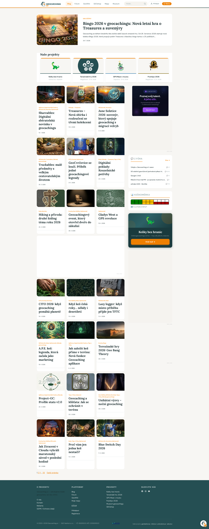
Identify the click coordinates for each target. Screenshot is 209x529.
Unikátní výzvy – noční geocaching (110, 402)
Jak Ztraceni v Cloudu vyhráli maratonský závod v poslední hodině (50, 454)
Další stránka (52, 472)
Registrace (76, 513)
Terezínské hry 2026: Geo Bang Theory (109, 350)
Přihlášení (75, 510)
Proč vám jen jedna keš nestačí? (77, 448)
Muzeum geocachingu (114, 504)
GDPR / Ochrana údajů (45, 509)
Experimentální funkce (51, 107)
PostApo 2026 (112, 501)
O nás (39, 500)
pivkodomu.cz (161, 524)
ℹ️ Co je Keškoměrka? (139, 207)
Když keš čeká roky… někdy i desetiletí (78, 307)
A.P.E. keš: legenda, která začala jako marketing (48, 354)
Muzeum (116, 4)
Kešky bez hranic (113, 492)
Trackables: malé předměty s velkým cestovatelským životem (50, 172)
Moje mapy (76, 501)
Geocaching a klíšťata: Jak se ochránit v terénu (79, 404)
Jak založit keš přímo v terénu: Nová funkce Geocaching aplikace (79, 356)
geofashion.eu (146, 524)
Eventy (74, 159)
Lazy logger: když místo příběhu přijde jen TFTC (110, 307)
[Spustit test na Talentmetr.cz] (150, 115)
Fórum (77, 4)
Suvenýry (108, 107)
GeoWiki (86, 4)
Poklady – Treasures (74, 107)
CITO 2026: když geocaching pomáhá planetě (50, 307)
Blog (69, 4)
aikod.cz (169, 524)
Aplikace (41, 107)
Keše (99, 159)
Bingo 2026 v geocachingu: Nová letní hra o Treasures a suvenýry (122, 26)
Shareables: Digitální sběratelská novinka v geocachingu (47, 120)
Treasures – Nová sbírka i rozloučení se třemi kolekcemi (80, 116)
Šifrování (53, 441)
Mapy (107, 4)
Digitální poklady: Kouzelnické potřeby (106, 168)
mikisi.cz (154, 524)
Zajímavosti (54, 109)
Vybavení (78, 395)
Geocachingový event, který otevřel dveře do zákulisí (80, 220)
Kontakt (40, 503)
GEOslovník (42, 109)
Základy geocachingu (108, 397)
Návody (60, 395)
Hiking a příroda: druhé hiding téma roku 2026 (50, 218)
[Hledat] (144, 4)
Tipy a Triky (117, 159)
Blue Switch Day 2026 (109, 446)
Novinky (48, 109)
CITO (70, 159)
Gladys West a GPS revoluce (108, 216)
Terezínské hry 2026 (114, 495)
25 (44, 472)
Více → (167, 160)
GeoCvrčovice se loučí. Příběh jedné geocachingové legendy (80, 170)
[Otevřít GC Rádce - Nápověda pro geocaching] (203, 523)
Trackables (49, 159)
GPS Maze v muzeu (113, 498)
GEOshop (97, 4)
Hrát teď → (150, 242)
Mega (104, 343)
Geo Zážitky (87, 18)
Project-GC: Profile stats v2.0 (50, 400)
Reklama (40, 506)
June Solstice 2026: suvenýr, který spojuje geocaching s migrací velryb (108, 118)
